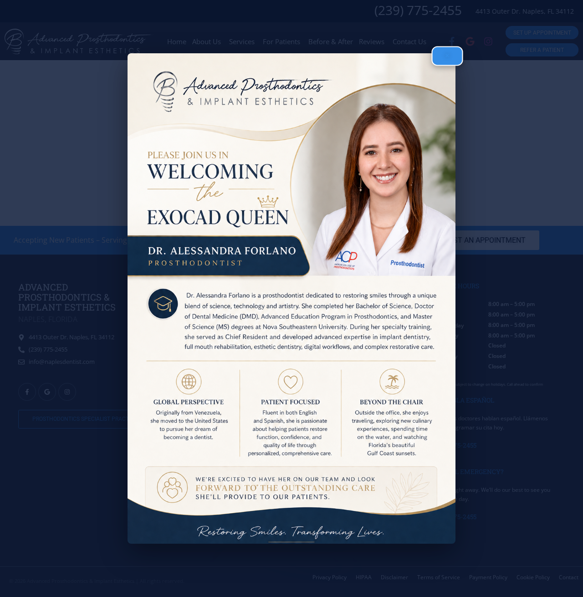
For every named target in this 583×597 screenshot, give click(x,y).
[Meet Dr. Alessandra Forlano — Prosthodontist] (291, 298)
